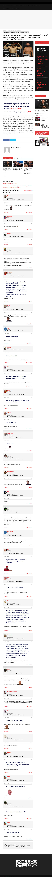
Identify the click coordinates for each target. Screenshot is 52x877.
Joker (8, 669)
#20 (31, 607)
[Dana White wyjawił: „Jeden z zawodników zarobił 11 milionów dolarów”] (7, 164)
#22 (31, 676)
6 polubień (30, 408)
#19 (31, 584)
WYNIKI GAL (21, 5)
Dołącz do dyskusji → (28, 190)
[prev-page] (3, 176)
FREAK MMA (5, 8)
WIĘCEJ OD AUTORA (18, 158)
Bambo (8, 195)
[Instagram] (46, 1)
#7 (31, 333)
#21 (31, 641)
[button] (47, 5)
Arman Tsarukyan (11, 30)
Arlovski (9, 412)
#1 (31, 202)
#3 (31, 239)
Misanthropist (10, 471)
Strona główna (5, 30)
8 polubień (30, 664)
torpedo (9, 305)
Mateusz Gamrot (17, 32)
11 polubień (29, 428)
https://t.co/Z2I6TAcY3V (15, 108)
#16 (31, 515)
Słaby (8, 491)
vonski (8, 577)
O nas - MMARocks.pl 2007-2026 (8, 875)
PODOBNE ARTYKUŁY (7, 158)
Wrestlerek (9, 216)
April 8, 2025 (27, 112)
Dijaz (8, 508)
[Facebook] (44, 1)
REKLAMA (16, 8)
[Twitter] (48, 1)
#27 (31, 783)
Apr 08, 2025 (6, 202)
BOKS (39, 5)
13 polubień (29, 838)
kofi (8, 549)
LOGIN (8, 5)
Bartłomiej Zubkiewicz (11, 39)
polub (31, 301)
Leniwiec (9, 752)
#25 (31, 742)
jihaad (8, 366)
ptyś (8, 600)
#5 (31, 279)
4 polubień (30, 244)
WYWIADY (34, 5)
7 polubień (30, 267)
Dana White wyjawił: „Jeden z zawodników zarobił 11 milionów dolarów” (42, 112)
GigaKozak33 (10, 433)
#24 (31, 717)
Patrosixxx (9, 272)
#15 (31, 498)
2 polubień (30, 573)
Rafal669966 (10, 531)
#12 (31, 440)
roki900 (9, 455)
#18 (31, 556)
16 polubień (29, 386)
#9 (31, 373)
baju (8, 328)
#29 (31, 829)
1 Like (31, 748)
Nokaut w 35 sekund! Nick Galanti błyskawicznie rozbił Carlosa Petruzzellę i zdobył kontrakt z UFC (28, 171)
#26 (31, 759)
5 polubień (30, 467)
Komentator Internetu (12, 691)
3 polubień (30, 229)
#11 (31, 419)
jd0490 (9, 248)
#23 (31, 698)
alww (8, 776)
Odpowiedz (6, 212)
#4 (31, 255)
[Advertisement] (26, 19)
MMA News (26, 32)
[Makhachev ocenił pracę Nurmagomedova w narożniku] (18, 164)
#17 (31, 538)
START (4, 5)
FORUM (11, 8)
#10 (31, 397)
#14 (31, 478)
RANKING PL (28, 5)
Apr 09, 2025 (6, 698)
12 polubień (29, 212)
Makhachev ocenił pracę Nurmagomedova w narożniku (17, 169)
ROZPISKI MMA (14, 5)
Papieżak (9, 634)
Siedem (9, 233)
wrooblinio (9, 735)
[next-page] (5, 176)
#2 (31, 223)
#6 (31, 312)
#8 (31, 353)
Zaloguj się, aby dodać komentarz (10, 183)
